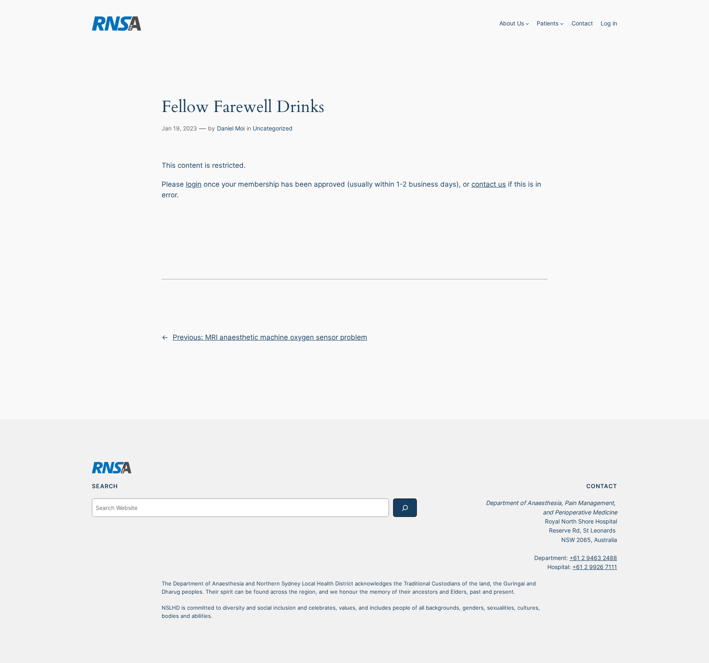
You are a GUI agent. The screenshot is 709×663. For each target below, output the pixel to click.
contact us (488, 184)
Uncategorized (273, 128)
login (193, 184)
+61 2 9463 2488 (593, 557)
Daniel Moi (231, 128)
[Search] (405, 507)
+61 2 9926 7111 (594, 566)
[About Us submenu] (527, 23)
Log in (609, 23)
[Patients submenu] (562, 23)
